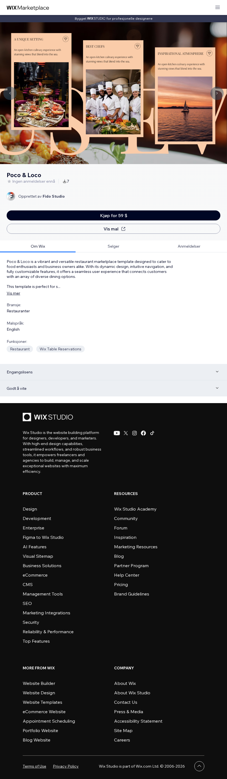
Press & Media (128, 711)
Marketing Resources (136, 546)
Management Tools (43, 594)
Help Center (126, 575)
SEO (27, 603)
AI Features (35, 546)
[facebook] (143, 433)
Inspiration (125, 537)
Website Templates (42, 702)
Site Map (123, 730)
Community (126, 518)
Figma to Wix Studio (43, 537)
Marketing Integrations (46, 612)
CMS (28, 584)
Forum (120, 528)
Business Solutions (42, 565)
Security (31, 622)
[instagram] (134, 433)
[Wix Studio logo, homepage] (49, 418)
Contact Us (125, 702)
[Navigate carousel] (10, 93)
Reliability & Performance (48, 631)
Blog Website (36, 740)
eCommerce (35, 575)
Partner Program (131, 565)
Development (37, 518)
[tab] (38, 246)
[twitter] (125, 433)
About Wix (125, 683)
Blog (119, 556)
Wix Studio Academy (135, 509)
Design (30, 509)
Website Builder (39, 683)
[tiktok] (152, 433)
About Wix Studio (132, 692)
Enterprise (33, 528)
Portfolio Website (40, 730)
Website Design (39, 692)
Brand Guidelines (131, 594)
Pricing (121, 584)
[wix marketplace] (28, 7)
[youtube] (117, 433)
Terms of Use (34, 766)
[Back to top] (199, 766)
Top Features (36, 641)
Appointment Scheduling (49, 721)
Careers (122, 740)
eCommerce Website (44, 711)
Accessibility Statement (138, 721)
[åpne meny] (217, 7)
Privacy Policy (66, 766)
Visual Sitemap (38, 556)
